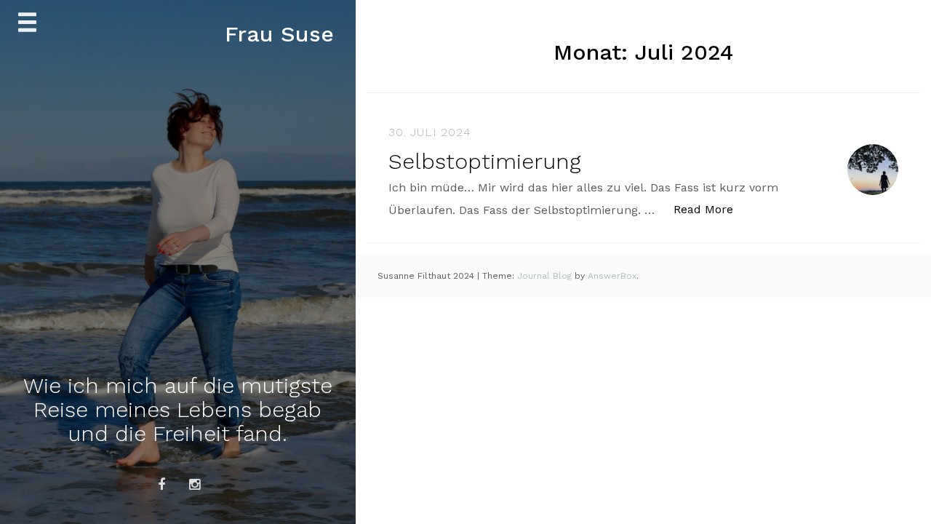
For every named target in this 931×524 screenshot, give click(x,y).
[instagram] (194, 485)
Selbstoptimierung (484, 161)
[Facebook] (161, 485)
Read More (711, 209)
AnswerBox (612, 276)
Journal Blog (546, 276)
